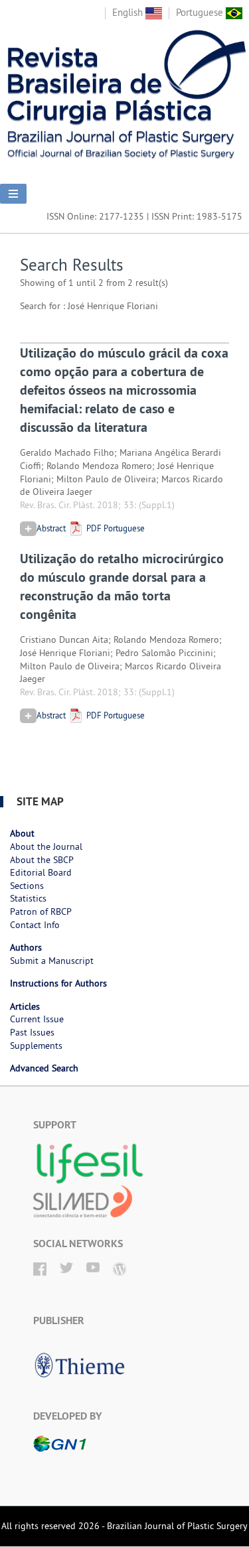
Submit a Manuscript (52, 961)
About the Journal (46, 846)
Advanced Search (44, 1068)
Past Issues (32, 1032)
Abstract (51, 528)
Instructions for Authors (58, 983)
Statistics (28, 898)
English (128, 12)
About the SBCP (42, 860)
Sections (27, 886)
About (22, 833)
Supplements (36, 1045)
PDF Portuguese (114, 528)
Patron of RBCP (41, 911)
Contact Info (35, 925)
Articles (25, 1006)
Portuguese (201, 12)
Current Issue (37, 1019)
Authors (26, 947)
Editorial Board (41, 872)
